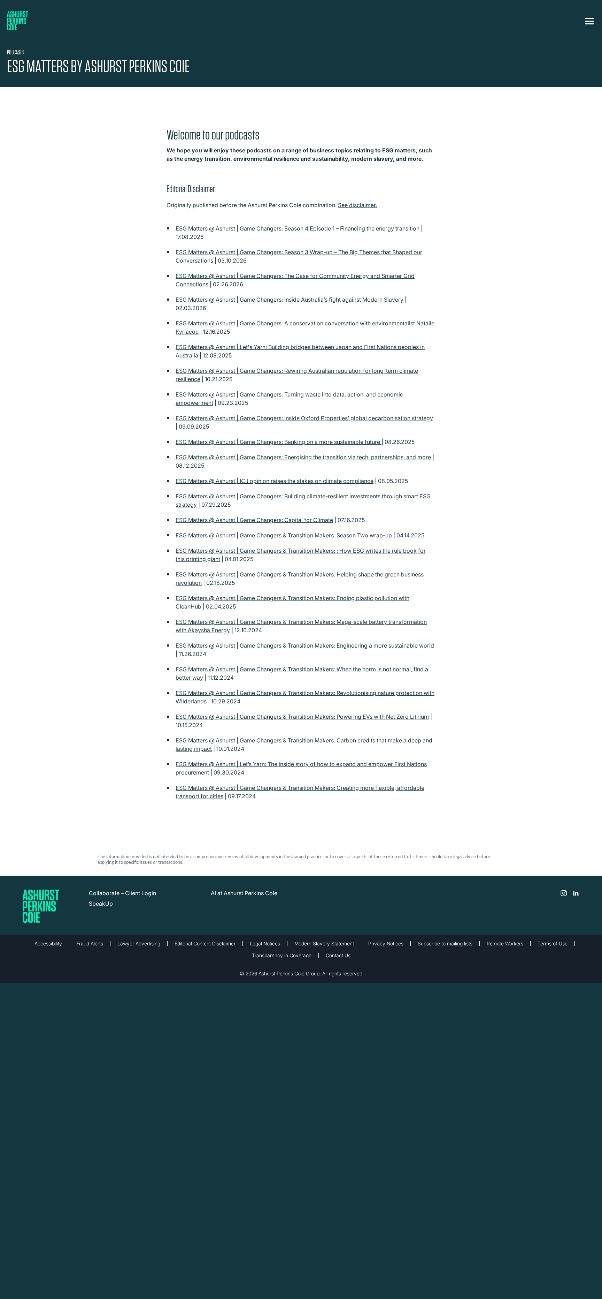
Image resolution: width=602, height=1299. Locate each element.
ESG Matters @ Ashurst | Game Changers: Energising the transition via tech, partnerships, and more (303, 457)
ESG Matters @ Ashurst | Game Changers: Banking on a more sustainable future (278, 441)
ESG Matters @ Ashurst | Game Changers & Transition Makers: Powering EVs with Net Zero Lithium (302, 716)
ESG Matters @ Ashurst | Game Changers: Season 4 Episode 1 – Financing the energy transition (297, 228)
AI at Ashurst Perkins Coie (244, 893)
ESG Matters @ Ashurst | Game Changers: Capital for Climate (254, 519)
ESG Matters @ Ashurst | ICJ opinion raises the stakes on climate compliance (274, 480)
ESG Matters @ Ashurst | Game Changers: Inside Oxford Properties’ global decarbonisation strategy (304, 418)
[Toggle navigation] (589, 19)
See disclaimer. (357, 205)
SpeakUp (101, 903)
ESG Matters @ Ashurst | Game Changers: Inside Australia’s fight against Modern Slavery (289, 299)
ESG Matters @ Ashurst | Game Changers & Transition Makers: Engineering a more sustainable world (305, 645)
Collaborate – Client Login (122, 893)
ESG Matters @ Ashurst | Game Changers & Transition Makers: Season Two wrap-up (284, 535)
